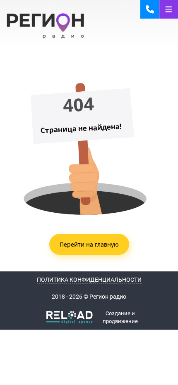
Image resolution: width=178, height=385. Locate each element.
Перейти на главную (89, 244)
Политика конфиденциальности (89, 279)
